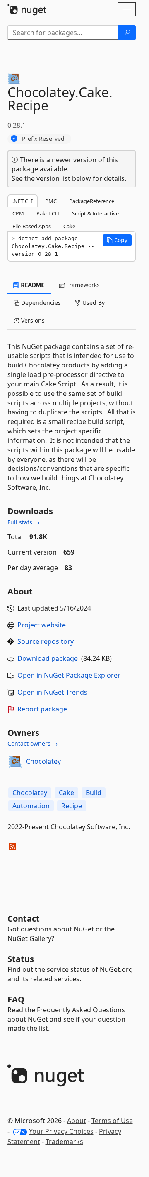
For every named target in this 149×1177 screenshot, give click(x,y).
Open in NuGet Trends (52, 692)
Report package (42, 709)
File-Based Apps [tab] (31, 226)
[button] (117, 240)
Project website (41, 624)
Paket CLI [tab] (48, 213)
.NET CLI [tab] (22, 201)
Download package (47, 658)
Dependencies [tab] (40, 303)
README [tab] (32, 285)
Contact (23, 918)
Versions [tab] (32, 320)
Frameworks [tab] (82, 285)
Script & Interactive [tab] (95, 213)
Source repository (45, 641)
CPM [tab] (18, 213)
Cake (66, 792)
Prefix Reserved (43, 139)
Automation (31, 805)
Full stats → (23, 522)
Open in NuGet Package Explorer (68, 675)
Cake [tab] (69, 226)
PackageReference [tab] (91, 201)
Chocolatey (43, 761)
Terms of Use (112, 1120)
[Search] (127, 32)
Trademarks (64, 1141)
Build (93, 792)
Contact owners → (32, 743)
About (76, 1120)
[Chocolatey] (15, 761)
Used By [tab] (93, 303)
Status (20, 958)
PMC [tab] (51, 201)
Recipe (71, 805)
